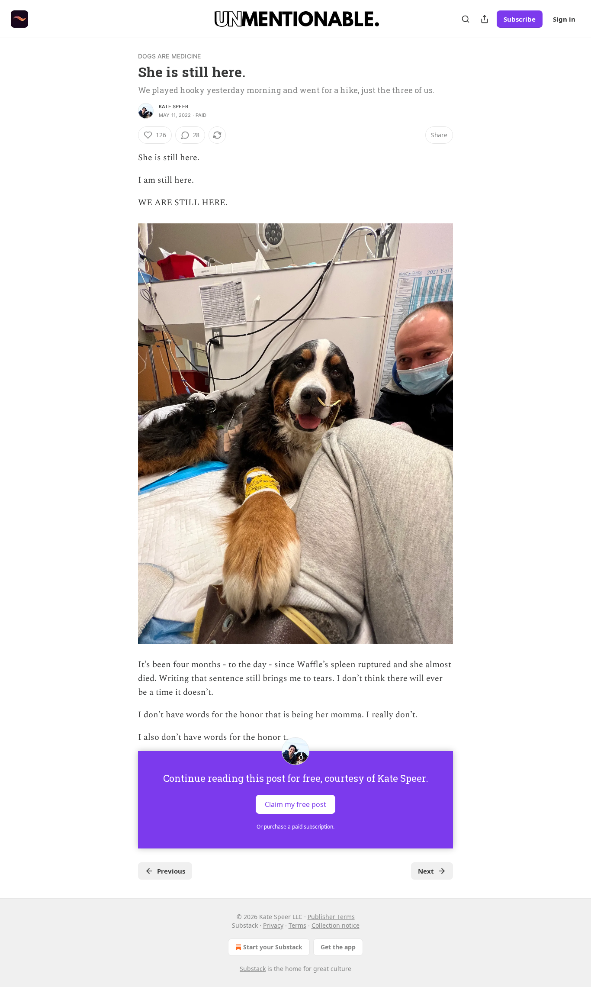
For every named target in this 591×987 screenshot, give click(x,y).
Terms (297, 925)
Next (426, 871)
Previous (171, 871)
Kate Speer (173, 106)
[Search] (465, 19)
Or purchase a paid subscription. (295, 826)
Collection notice (336, 925)
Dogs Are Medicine (169, 56)
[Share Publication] (484, 19)
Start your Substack (272, 947)
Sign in (564, 19)
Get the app (338, 947)
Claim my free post (295, 804)
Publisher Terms (331, 917)
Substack (253, 968)
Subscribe (520, 19)
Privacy (273, 925)
